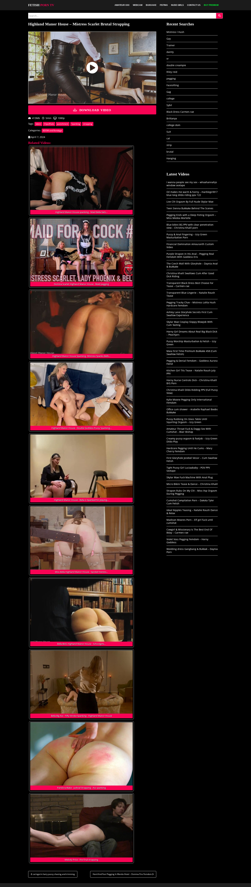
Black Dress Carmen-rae (180, 111)
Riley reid (171, 71)
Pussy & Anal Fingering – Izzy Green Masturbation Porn (186, 236)
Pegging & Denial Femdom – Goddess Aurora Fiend (192, 362)
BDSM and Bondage (52, 130)
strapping (87, 123)
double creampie (176, 65)
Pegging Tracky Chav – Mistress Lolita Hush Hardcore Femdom (191, 304)
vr (167, 58)
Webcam (137, 5)
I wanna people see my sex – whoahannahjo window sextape (191, 184)
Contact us (193, 5)
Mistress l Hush (175, 32)
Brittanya (171, 118)
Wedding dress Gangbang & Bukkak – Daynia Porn (192, 550)
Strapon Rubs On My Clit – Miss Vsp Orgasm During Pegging (191, 492)
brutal (169, 151)
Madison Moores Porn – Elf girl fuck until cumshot (189, 521)
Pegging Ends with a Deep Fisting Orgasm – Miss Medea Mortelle (191, 216)
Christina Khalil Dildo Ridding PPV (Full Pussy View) (192, 391)
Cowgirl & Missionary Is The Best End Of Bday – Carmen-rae (189, 531)
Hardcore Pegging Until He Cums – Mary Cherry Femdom (189, 450)
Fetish (41, 5)
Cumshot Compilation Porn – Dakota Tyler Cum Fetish (190, 502)
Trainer (170, 45)
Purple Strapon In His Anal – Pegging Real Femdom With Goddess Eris (190, 255)
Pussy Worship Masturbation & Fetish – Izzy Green (191, 343)
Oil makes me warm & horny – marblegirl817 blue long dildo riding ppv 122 (192, 193)
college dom (173, 125)
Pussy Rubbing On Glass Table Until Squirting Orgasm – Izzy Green (186, 420)
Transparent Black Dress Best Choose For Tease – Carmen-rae (189, 284)
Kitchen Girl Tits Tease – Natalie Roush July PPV (190, 372)
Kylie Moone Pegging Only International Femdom (189, 401)
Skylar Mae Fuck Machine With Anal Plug (189, 477)
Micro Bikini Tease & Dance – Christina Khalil (192, 484)
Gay (168, 38)
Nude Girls (177, 5)
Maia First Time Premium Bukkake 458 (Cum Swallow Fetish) (191, 352)
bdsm (38, 123)
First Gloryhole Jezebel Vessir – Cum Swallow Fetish (191, 459)
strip (169, 145)
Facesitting (172, 85)
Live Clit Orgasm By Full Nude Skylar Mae (189, 201)
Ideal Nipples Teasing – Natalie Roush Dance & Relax (192, 511)
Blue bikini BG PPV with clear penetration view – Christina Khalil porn (189, 226)
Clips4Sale (49, 123)
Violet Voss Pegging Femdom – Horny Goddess (187, 541)
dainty (170, 52)
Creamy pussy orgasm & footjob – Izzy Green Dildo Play (191, 440)
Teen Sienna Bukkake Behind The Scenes (189, 208)
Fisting (164, 5)
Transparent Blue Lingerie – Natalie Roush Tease (190, 294)
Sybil (169, 105)
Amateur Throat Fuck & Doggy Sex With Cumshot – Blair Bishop (188, 430)
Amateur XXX (122, 5)
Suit (168, 131)
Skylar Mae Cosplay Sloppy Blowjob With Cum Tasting (189, 323)
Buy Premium (211, 5)
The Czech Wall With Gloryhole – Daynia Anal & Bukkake (192, 265)
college (170, 98)
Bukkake (151, 5)
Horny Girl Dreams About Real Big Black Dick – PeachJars (191, 333)
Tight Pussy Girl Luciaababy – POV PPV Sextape (188, 469)
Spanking (75, 123)
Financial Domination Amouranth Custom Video (190, 245)
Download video (95, 109)
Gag (168, 91)
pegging (171, 78)
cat (168, 138)
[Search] (219, 16)
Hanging (171, 158)
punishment (62, 123)
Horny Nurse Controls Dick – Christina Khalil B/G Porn (191, 382)
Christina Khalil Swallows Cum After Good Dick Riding (190, 275)
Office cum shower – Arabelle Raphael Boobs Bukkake (192, 411)
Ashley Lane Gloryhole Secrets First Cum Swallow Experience (189, 314)
